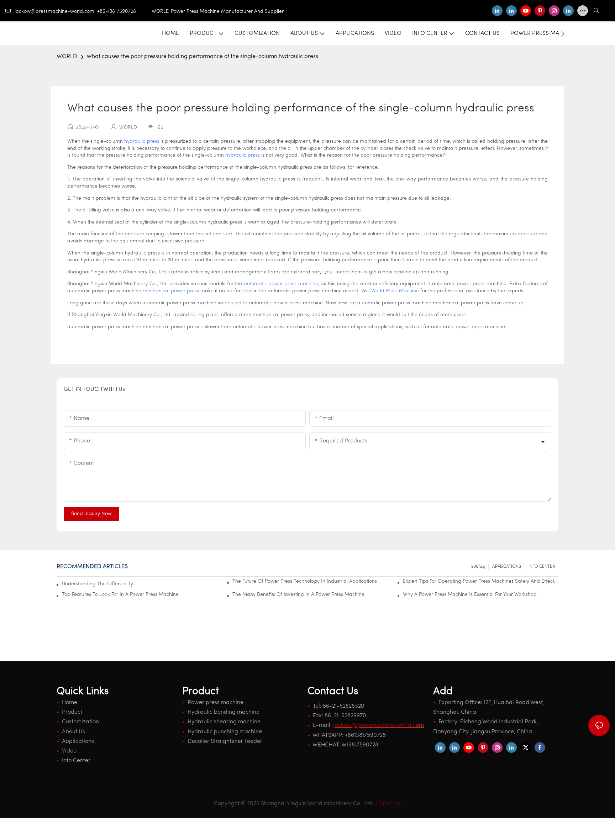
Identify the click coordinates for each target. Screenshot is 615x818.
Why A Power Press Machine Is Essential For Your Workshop (470, 594)
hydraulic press (141, 141)
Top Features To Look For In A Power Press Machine (120, 594)
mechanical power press (171, 291)
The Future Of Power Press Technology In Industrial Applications (304, 581)
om (378, 725)
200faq (478, 567)
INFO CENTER (542, 567)
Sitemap (389, 804)
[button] (562, 33)
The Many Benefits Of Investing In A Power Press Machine (298, 594)
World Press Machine (395, 291)
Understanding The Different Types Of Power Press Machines (99, 584)
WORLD (67, 56)
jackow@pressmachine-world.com (54, 11)
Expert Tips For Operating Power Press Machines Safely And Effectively (480, 581)
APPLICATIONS (506, 567)
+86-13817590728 (124, 11)
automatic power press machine (281, 284)
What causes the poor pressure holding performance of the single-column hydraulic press (202, 56)
